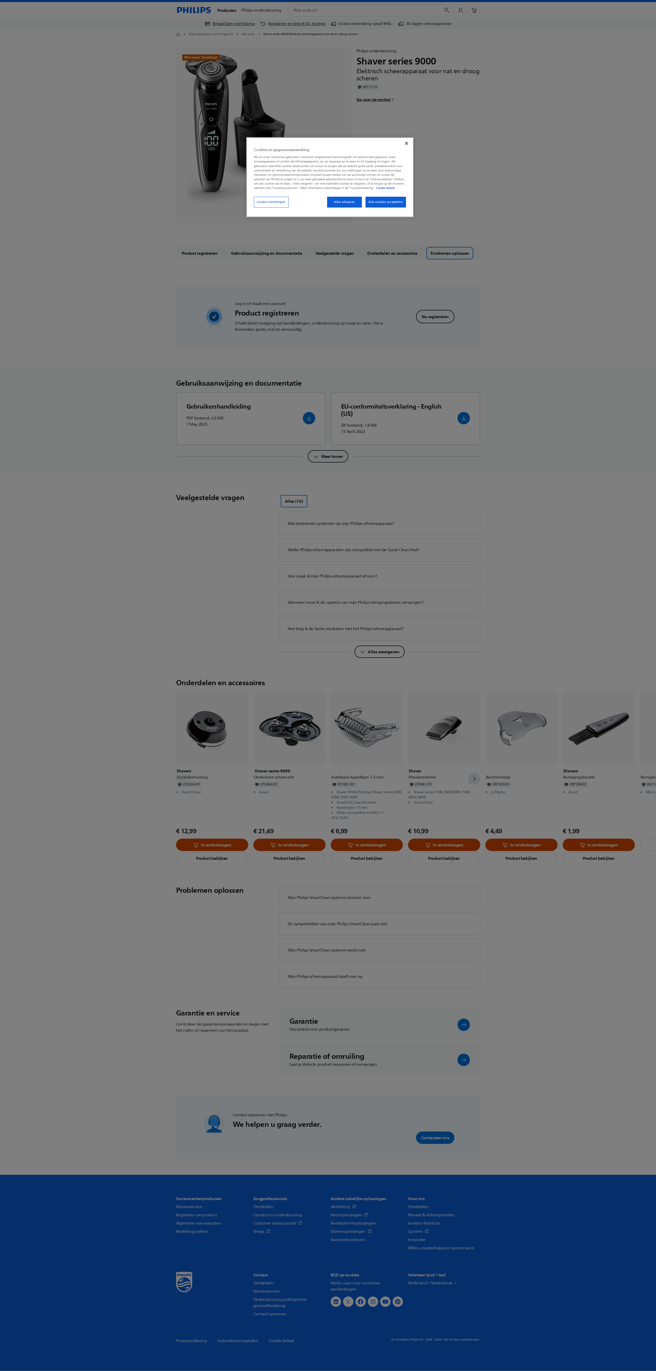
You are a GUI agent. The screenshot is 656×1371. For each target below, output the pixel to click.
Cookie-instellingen (271, 202)
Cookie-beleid (385, 188)
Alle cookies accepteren (385, 202)
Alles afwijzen (344, 202)
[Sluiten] (406, 143)
